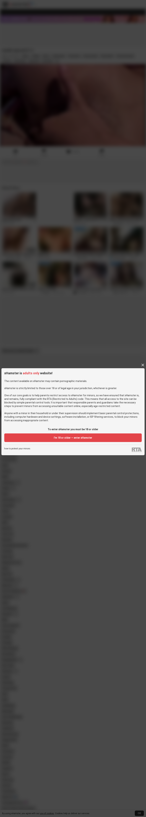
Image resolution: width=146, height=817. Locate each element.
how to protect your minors (17, 449)
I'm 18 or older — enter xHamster (73, 437)
